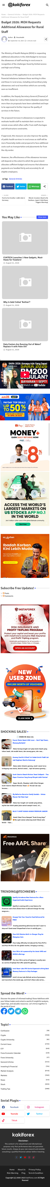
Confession (25, 1031)
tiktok (14, 1120)
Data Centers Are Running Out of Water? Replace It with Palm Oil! (22, 345)
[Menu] (3, 5)
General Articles (14, 14)
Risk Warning (12, 1173)
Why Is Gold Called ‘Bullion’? (16, 302)
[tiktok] (33, 1157)
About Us (21, 1169)
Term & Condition (36, 1173)
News (25, 1080)
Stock (25, 1084)
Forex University (25, 1058)
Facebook (9, 186)
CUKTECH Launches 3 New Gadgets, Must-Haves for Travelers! (23, 258)
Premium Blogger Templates (19, 1183)
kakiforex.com (31, 1178)
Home (3, 14)
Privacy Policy (35, 1169)
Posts (6, 593)
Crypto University (25, 1040)
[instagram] (29, 1157)
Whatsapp (35, 186)
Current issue (25, 1044)
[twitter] (20, 1157)
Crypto (25, 1035)
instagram (39, 1107)
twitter (39, 1114)
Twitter (22, 186)
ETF (25, 1049)
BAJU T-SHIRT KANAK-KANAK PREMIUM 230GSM (30, 811)
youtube (14, 1114)
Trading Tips (25, 1089)
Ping (23, 1173)
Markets (25, 1075)
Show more (42, 217)
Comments (8, 596)
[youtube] (25, 1157)
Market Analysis (25, 1071)
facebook (14, 1107)
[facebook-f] (16, 1157)
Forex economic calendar (25, 1053)
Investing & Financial (25, 1066)
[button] (47, 5)
